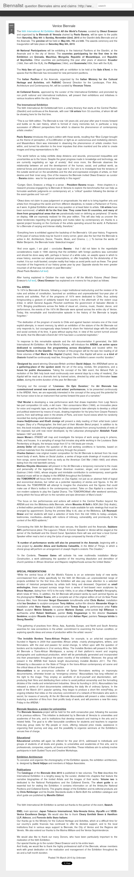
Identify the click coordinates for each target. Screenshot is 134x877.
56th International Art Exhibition (38, 31)
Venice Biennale (63, 25)
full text (44, 271)
